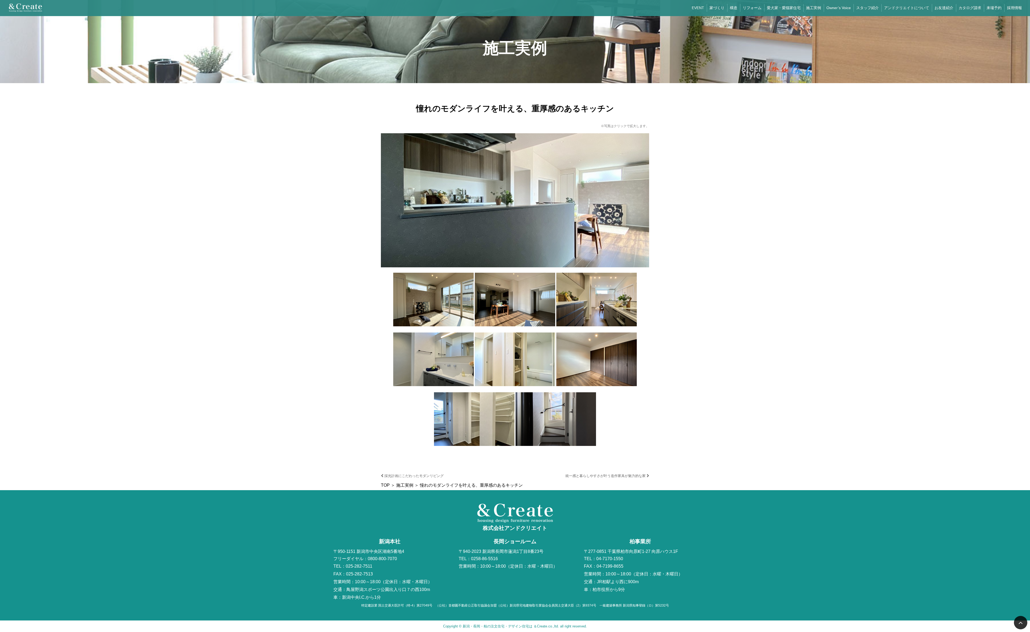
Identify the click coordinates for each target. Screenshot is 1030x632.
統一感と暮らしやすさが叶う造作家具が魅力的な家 (606, 476)
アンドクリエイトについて (906, 8)
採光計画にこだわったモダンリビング (413, 476)
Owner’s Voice (838, 8)
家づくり (716, 8)
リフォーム (752, 8)
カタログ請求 (970, 8)
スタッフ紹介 (867, 8)
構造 (733, 8)
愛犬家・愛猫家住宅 (784, 8)
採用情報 (1014, 8)
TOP (385, 485)
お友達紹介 (944, 8)
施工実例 (813, 8)
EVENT (698, 8)
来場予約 (994, 8)
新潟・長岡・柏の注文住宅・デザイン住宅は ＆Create (505, 626)
